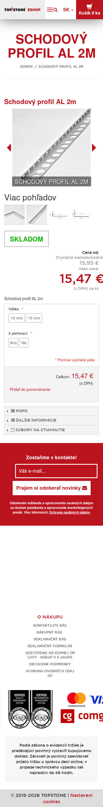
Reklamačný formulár (50, 646)
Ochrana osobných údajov (69, 512)
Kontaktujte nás (50, 625)
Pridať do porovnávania (30, 389)
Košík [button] (89, 13)
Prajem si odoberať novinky (49, 487)
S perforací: (19, 333)
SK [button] (67, 9)
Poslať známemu (61, 389)
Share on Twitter (83, 389)
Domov (26, 67)
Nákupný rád (50, 632)
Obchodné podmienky (50, 664)
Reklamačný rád (50, 639)
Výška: (14, 309)
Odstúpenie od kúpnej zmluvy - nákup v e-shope (50, 655)
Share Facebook (72, 389)
